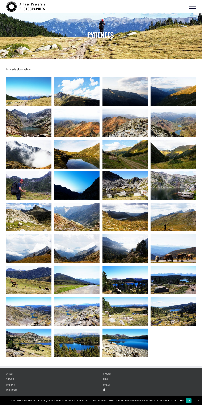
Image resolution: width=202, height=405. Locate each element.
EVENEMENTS (11, 390)
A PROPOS (107, 373)
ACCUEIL (9, 373)
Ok (189, 400)
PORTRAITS (10, 384)
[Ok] (198, 400)
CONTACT (107, 384)
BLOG (105, 379)
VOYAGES (10, 379)
